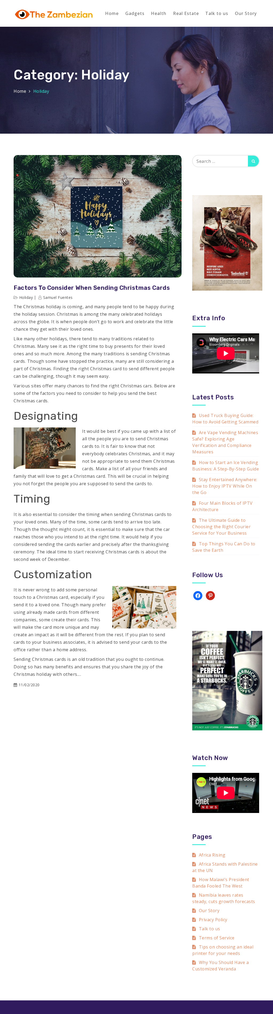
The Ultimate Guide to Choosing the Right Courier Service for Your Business (221, 526)
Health (158, 13)
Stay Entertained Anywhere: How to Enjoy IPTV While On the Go (224, 486)
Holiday (26, 297)
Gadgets (134, 13)
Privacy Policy (213, 920)
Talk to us (216, 13)
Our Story (246, 13)
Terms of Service (217, 938)
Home (112, 13)
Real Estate (186, 13)
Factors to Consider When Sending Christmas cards (92, 287)
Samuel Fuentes (58, 297)
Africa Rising (212, 855)
